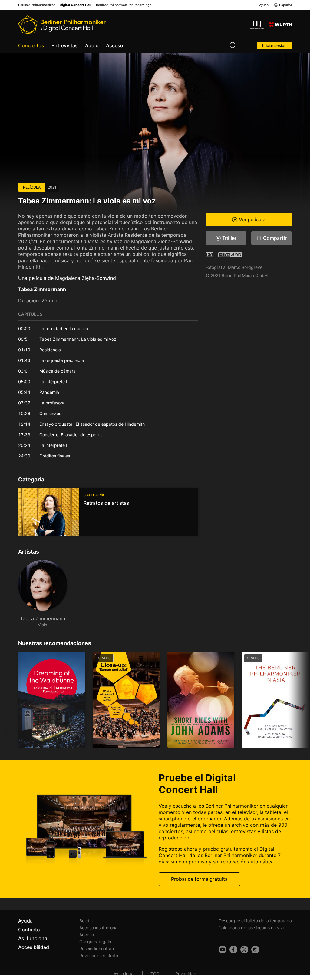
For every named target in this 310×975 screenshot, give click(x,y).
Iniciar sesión (274, 45)
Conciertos (31, 45)
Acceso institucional (98, 927)
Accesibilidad (33, 947)
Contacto (29, 929)
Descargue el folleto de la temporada (255, 920)
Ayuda (264, 5)
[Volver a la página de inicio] (62, 24)
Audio (92, 45)
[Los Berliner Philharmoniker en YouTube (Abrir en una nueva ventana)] (222, 949)
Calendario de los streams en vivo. (252, 927)
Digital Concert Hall (75, 5)
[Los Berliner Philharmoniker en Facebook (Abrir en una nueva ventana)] (233, 949)
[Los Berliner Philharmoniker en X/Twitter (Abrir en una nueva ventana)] (244, 949)
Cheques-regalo (95, 941)
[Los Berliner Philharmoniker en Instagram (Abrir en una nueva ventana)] (255, 949)
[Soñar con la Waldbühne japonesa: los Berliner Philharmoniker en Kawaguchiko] (51, 700)
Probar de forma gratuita (199, 879)
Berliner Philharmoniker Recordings (123, 5)
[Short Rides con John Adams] (200, 700)
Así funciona (32, 938)
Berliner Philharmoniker (36, 5)
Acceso (114, 45)
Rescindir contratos (98, 948)
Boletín (86, 920)
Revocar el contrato (98, 955)
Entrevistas (64, 45)
